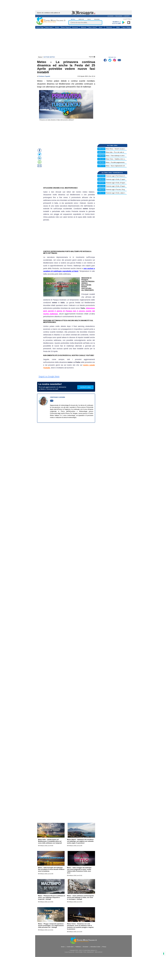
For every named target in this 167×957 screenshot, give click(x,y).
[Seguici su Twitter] (110, 60)
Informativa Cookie (95, 946)
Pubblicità (78, 946)
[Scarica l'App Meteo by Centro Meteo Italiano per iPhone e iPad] (128, 22)
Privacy (104, 946)
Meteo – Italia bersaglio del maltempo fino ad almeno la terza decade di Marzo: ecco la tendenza (51, 869)
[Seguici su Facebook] (105, 60)
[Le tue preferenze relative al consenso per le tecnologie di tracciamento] (163, 953)
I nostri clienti (70, 946)
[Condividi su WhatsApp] (39, 162)
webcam (81, 19)
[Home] (50, 24)
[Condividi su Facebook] (39, 150)
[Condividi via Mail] (39, 166)
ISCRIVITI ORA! (85, 387)
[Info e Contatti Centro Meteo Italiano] (119, 60)
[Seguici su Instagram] (114, 60)
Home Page (39, 27)
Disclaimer (85, 946)
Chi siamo (110, 16)
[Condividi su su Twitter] (39, 154)
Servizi (63, 946)
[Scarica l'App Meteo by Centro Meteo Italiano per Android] (123, 22)
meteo (73, 19)
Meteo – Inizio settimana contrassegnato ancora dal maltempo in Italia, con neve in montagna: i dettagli (80, 897)
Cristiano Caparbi (44, 76)
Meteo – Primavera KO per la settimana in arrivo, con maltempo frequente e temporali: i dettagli (51, 897)
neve (89, 19)
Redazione (118, 16)
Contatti (126, 16)
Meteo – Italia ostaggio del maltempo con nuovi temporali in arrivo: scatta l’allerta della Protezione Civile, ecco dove (79, 870)
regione (97, 19)
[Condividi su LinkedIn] (39, 158)
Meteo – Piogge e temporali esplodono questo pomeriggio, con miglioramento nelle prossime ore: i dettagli (51, 925)
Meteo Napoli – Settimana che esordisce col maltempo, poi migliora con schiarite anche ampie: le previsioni (80, 841)
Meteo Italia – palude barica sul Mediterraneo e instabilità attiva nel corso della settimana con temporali (50, 841)
